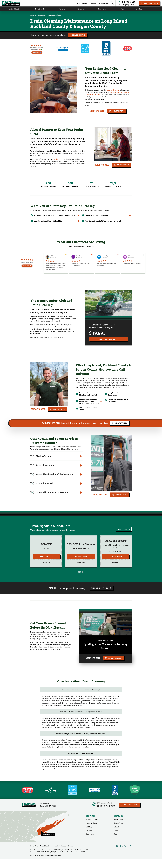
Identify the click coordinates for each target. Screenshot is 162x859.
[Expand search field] (112, 3)
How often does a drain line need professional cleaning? (81, 690)
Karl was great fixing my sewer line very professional (106, 264)
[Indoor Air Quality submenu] (46, 8)
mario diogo (105, 256)
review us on (36, 52)
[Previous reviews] (41, 263)
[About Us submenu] (142, 8)
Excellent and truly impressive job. (132, 263)
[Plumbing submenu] (65, 8)
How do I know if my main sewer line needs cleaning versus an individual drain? (81, 734)
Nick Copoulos (80, 256)
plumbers (56, 159)
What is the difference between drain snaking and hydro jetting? (81, 712)
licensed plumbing (112, 90)
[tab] (79, 572)
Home (32, 15)
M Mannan (131, 256)
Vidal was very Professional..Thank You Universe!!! (80, 264)
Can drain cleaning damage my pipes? (81, 753)
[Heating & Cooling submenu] (21, 8)
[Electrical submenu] (85, 8)
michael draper (54, 256)
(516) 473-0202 (128, 2)
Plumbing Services (40, 15)
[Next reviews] (147, 263)
